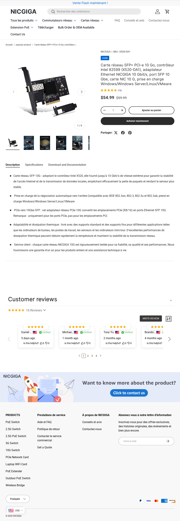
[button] (167, 11)
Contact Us (18, 34)
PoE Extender (14, 471)
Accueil (9, 45)
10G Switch (13, 450)
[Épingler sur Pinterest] (129, 132)
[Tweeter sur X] (115, 132)
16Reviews (34, 310)
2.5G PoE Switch (16, 436)
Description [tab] (13, 164)
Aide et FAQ (44, 422)
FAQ (117, 20)
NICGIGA (106, 51)
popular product (23, 45)
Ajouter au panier (151, 110)
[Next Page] (100, 356)
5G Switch (12, 443)
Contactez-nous (159, 20)
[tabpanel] (90, 218)
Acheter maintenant (137, 121)
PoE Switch (13, 422)
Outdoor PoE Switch (18, 478)
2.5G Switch (13, 429)
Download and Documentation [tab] (67, 164)
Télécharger (46, 27)
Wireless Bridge (15, 485)
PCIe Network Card (17, 457)
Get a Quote (44, 447)
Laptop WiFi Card (16, 464)
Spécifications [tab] (34, 164)
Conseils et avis (134, 20)
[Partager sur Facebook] (122, 132)
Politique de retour (48, 429)
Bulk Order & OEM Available (76, 27)
